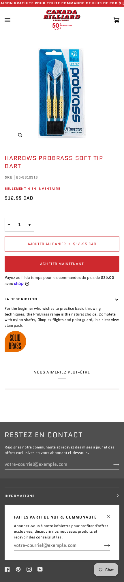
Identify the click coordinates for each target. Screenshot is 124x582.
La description (21, 298)
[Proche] (110, 513)
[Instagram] (29, 569)
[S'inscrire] (102, 545)
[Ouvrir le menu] (13, 20)
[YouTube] (40, 569)
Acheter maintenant (62, 263)
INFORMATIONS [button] (20, 495)
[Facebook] (7, 569)
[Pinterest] (18, 569)
